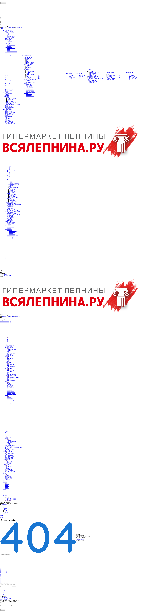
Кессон (10, 181)
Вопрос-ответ (7, 260)
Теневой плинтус (10, 212)
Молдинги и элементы (11, 164)
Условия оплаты (8, 257)
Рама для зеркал (10, 248)
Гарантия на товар (8, 259)
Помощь (2, 575)
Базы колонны (12, 189)
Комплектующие (10, 220)
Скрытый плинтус (10, 218)
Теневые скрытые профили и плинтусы (12, 211)
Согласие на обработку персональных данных (9, 573)
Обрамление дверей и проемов (13, 184)
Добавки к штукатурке (11, 244)
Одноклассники (7, 509)
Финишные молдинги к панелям (13, 210)
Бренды (1, 582)
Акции (4, 255)
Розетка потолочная (13, 180)
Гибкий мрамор (10, 206)
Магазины (4, 262)
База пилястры (12, 199)
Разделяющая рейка (10, 217)
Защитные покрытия (11, 245)
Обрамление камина (13, 177)
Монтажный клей (10, 226)
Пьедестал (11, 178)
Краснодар (7, 328)
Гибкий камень (10, 208)
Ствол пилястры (12, 200)
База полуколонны (12, 194)
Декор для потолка (10, 179)
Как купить (5, 256)
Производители (6, 261)
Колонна (9, 188)
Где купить (2, 570)
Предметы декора (10, 175)
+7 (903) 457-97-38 (5, 15)
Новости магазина (5, 585)
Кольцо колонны (12, 191)
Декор (10, 176)
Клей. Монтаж (8, 225)
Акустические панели (11, 209)
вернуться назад (81, 540)
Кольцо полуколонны (13, 196)
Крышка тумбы (12, 234)
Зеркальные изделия (9, 246)
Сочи (6, 330)
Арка (10, 186)
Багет (10, 167)
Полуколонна (10, 193)
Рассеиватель (9, 219)
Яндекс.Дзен (6, 512)
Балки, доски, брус (8, 249)
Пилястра (9, 198)
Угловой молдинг (12, 169)
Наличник (11, 185)
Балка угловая (9, 251)
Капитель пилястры (13, 201)
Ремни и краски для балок (12, 254)
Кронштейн (11, 173)
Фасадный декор (8, 229)
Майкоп (6, 329)
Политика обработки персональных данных (8, 572)
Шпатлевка (9, 228)
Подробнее (7, 609)
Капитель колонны (12, 192)
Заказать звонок (3, 323)
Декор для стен (10, 171)
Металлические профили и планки (13, 214)
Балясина (11, 233)
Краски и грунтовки (9, 221)
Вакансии (7, 265)
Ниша (10, 174)
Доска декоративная (11, 252)
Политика (7, 267)
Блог (1, 580)
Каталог (4, 161)
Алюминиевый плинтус (11, 213)
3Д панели (9, 207)
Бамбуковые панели (10, 205)
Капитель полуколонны (13, 197)
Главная (6, 336)
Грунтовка (9, 224)
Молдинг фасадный (10, 238)
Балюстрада (9, 230)
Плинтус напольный (11, 170)
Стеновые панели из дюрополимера (14, 204)
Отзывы (6, 266)
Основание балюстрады (13, 231)
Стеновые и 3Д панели (9, 202)
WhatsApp (6, 510)
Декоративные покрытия (9, 453)
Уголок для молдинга (13, 168)
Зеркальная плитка (10, 247)
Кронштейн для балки (11, 253)
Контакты (4, 268)
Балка (8, 250)
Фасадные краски (10, 223)
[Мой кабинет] (1, 272)
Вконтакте (6, 506)
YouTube (5, 508)
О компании (5, 263)
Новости (6, 264)
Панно (10, 172)
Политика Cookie (3, 571)
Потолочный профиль (11, 216)
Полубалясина (12, 232)
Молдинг (11, 165)
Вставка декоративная (13, 187)
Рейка (10, 166)
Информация (2, 574)
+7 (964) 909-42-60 (3, 14)
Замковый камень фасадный (12, 235)
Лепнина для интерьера (9, 162)
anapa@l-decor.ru (5, 504)
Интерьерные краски (11, 222)
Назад (6, 325)
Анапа (6, 327)
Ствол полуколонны (13, 195)
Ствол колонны (12, 190)
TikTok (5, 513)
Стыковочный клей (10, 227)
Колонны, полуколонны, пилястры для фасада (15, 237)
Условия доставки (8, 258)
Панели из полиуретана (11, 203)
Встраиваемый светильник (14, 183)
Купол (10, 182)
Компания (2, 566)
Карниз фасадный (10, 236)
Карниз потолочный (11, 163)
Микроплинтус (10, 215)
